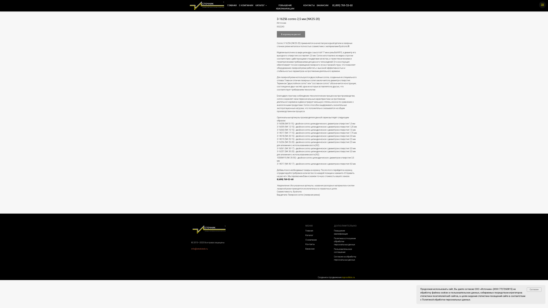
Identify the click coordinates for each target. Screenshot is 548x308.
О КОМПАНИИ (246, 5)
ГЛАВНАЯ (232, 5)
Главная (309, 231)
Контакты (310, 244)
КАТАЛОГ (260, 5)
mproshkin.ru (348, 277)
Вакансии (310, 249)
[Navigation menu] (542, 5)
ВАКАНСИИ (322, 5)
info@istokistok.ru (199, 249)
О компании (311, 240)
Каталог (309, 235)
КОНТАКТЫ (309, 5)
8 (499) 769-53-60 (342, 5)
